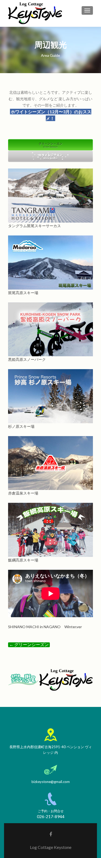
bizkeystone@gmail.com (51, 782)
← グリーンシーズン (29, 644)
